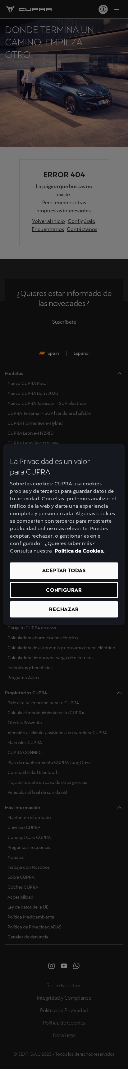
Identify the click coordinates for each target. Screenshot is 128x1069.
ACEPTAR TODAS (63, 570)
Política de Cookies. (80, 551)
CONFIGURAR (64, 590)
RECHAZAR (64, 609)
